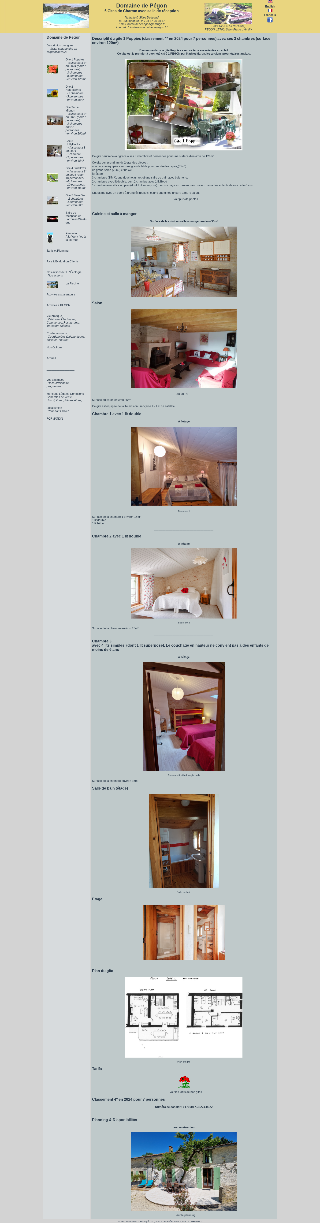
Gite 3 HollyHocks (73, 142)
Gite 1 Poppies (75, 59)
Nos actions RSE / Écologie (64, 272)
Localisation (54, 408)
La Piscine (72, 283)
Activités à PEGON (58, 305)
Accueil (51, 358)
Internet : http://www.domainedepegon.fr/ (141, 27)
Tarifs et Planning (58, 250)
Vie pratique (54, 316)
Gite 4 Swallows (76, 168)
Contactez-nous (57, 333)
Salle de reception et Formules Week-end (76, 217)
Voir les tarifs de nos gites (186, 1092)
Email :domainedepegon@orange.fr (141, 24)
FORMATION (55, 418)
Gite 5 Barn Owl (76, 195)
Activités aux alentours (61, 294)
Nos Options (54, 347)
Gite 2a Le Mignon (72, 109)
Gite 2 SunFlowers (73, 88)
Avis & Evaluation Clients (62, 261)
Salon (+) (184, 393)
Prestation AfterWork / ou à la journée (76, 237)
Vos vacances (55, 379)
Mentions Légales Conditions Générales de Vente (65, 395)
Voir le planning (186, 1215)
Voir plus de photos (186, 199)
